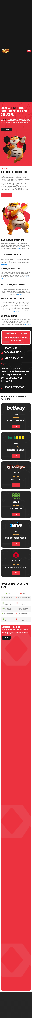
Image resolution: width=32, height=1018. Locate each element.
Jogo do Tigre (5, 119)
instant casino (27, 324)
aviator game (4, 264)
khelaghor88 (16, 311)
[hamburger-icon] (29, 51)
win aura (19, 248)
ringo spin (19, 294)
